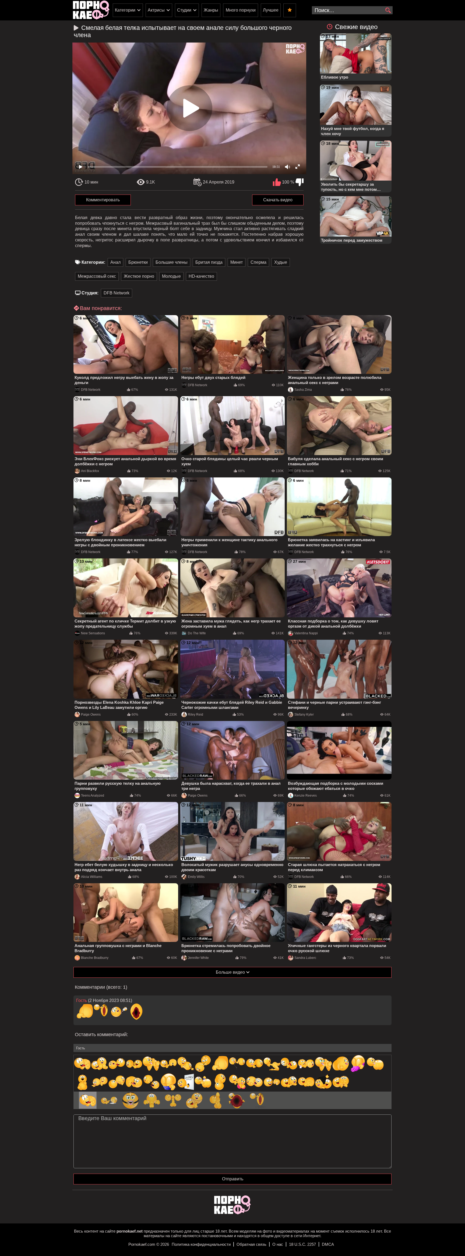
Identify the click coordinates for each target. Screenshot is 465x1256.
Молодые (171, 276)
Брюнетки (138, 262)
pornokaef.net (130, 1231)
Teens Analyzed (92, 795)
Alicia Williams (91, 877)
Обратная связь (251, 1244)
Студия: (90, 293)
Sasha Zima (303, 390)
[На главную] (232, 1213)
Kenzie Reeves (305, 795)
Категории (125, 10)
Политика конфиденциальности (201, 1244)
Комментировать (103, 200)
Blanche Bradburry (94, 958)
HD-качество (201, 276)
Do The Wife (197, 633)
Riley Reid (195, 714)
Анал (115, 262)
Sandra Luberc (305, 958)
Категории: (93, 262)
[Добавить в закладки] (289, 10)
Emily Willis (196, 877)
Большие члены (172, 262)
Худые (280, 262)
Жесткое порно (139, 276)
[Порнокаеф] (91, 10)
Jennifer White (198, 958)
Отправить (232, 1179)
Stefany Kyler (304, 714)
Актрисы (156, 10)
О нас (277, 1244)
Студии (184, 10)
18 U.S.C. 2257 (302, 1244)
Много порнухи (241, 10)
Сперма (258, 262)
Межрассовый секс (97, 276)
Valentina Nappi (306, 633)
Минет (236, 262)
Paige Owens (91, 714)
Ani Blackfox (90, 471)
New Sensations (93, 633)
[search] (388, 10)
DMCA (328, 1244)
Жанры (211, 10)
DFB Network (116, 293)
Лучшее (271, 10)
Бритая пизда (209, 262)
